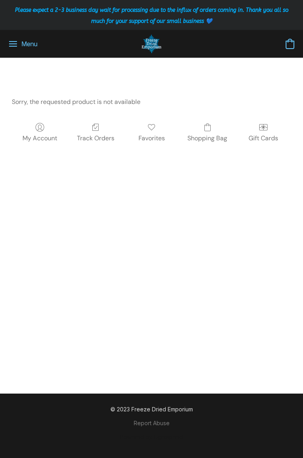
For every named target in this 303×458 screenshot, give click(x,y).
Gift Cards (263, 138)
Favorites (151, 138)
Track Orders (95, 138)
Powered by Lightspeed (151, 436)
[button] (152, 44)
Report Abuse (152, 423)
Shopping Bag (207, 138)
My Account (39, 138)
